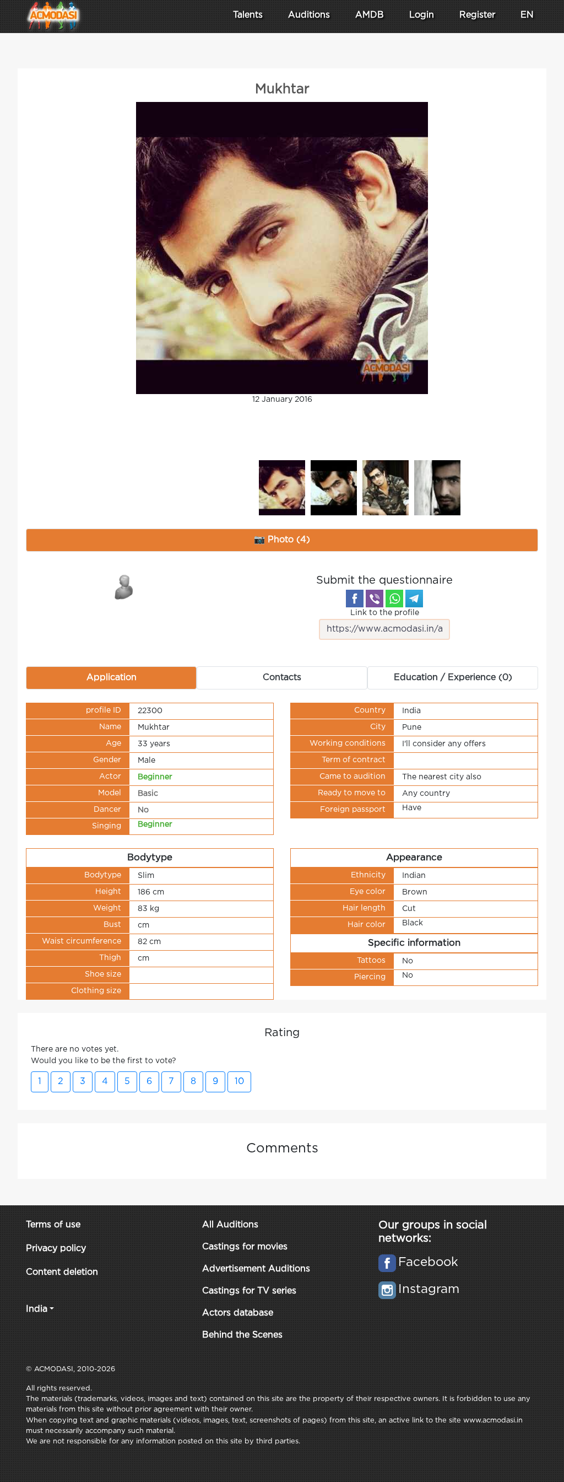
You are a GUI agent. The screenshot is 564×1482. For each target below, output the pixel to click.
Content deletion (62, 1272)
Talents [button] (248, 15)
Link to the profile (384, 613)
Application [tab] (111, 677)
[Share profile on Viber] (374, 598)
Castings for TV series (249, 1291)
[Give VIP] (124, 586)
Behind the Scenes (242, 1335)
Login (421, 15)
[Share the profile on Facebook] (355, 598)
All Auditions (230, 1225)
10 (239, 1081)
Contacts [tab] (282, 677)
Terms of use (53, 1225)
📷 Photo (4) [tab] (282, 540)
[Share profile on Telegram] (414, 598)
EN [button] (527, 15)
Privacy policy (56, 1248)
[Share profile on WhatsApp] (394, 598)
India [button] (36, 1309)
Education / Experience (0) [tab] (453, 677)
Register (477, 15)
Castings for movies (245, 1247)
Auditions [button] (309, 15)
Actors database (237, 1313)
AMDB (369, 15)
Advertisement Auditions (256, 1269)
